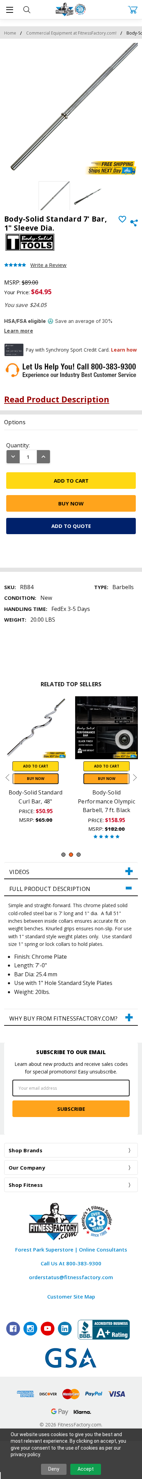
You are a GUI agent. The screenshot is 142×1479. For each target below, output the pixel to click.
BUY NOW (35, 778)
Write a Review (48, 265)
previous (7, 777)
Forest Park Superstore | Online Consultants (71, 1249)
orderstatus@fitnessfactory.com (71, 1277)
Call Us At (71, 1263)
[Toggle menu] (9, 9)
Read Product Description (56, 399)
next (135, 777)
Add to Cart (35, 766)
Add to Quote (71, 525)
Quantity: (18, 445)
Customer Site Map (71, 1296)
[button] (71, 871)
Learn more (18, 331)
